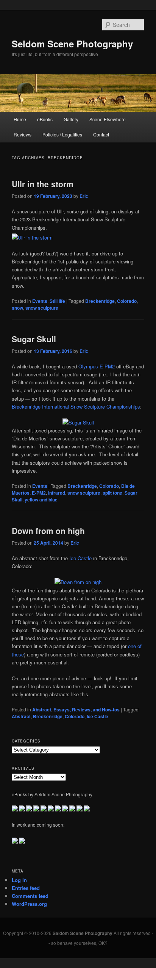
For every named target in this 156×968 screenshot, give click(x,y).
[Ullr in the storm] (32, 237)
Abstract (41, 709)
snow (17, 307)
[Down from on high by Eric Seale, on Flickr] (78, 582)
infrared (56, 492)
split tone (112, 492)
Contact (101, 134)
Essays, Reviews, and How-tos (86, 709)
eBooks (45, 119)
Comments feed (30, 895)
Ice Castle (80, 558)
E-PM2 (39, 492)
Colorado (127, 301)
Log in (19, 879)
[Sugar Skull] (78, 422)
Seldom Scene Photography (72, 43)
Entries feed (26, 887)
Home (20, 119)
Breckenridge (100, 301)
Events (39, 301)
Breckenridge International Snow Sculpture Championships (76, 406)
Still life (57, 301)
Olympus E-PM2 (96, 366)
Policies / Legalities (62, 134)
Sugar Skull (34, 339)
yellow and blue (41, 499)
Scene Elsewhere (107, 119)
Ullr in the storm (42, 184)
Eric (84, 196)
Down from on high (48, 530)
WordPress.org (29, 903)
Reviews (22, 134)
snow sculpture (41, 307)
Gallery (71, 119)
